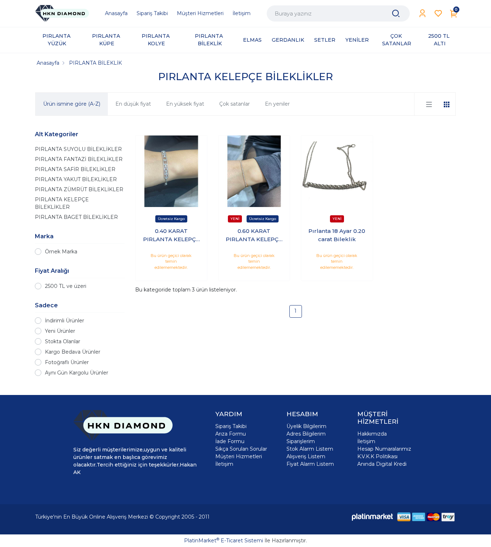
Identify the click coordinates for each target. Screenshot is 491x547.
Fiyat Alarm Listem (310, 464)
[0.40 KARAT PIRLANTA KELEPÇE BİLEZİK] (171, 171)
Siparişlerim (300, 441)
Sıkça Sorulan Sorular (241, 449)
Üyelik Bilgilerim (306, 426)
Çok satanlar (234, 104)
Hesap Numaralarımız (384, 449)
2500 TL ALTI (439, 40)
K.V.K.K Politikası (377, 456)
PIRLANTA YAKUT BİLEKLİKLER (76, 179)
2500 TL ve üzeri (65, 286)
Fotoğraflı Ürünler (67, 362)
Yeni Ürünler (60, 331)
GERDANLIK (288, 40)
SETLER (324, 40)
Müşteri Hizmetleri (238, 456)
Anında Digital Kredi (382, 464)
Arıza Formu (230, 434)
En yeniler (277, 104)
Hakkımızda (372, 434)
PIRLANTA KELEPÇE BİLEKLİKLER (62, 203)
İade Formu (229, 441)
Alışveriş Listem (305, 456)
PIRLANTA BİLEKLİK (209, 40)
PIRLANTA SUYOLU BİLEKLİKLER (78, 149)
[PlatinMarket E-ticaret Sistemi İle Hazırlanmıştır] (372, 516)
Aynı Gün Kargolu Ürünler (76, 372)
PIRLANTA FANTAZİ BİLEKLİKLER (79, 159)
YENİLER (357, 40)
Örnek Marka (61, 251)
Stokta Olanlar (62, 341)
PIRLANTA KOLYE (156, 40)
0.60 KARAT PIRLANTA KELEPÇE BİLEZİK (254, 235)
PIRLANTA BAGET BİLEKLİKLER (76, 217)
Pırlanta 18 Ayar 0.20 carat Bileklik (336, 235)
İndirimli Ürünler (64, 320)
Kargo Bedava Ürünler (72, 352)
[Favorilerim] (438, 13)
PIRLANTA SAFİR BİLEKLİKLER (75, 169)
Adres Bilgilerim (306, 434)
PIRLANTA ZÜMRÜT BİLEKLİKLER (79, 189)
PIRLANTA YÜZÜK (57, 40)
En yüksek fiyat (185, 104)
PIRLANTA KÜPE (106, 40)
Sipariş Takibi (231, 426)
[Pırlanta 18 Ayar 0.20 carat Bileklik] (337, 171)
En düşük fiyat (133, 104)
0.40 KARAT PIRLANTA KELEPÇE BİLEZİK (171, 235)
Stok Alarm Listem (309, 449)
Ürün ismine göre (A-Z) (71, 104)
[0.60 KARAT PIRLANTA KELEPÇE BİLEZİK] (254, 171)
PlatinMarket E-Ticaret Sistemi (223, 540)
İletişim (224, 464)
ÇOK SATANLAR (396, 40)
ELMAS (252, 40)
